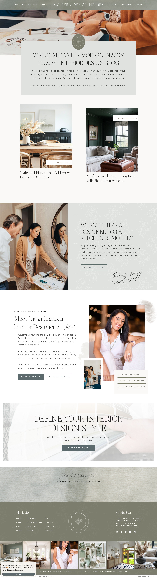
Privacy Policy (50, 576)
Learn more (19, 570)
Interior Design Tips (127, 118)
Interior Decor (63, 162)
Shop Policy (41, 576)
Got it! (18, 574)
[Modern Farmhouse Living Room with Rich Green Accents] (112, 140)
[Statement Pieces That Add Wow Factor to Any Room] (46, 136)
